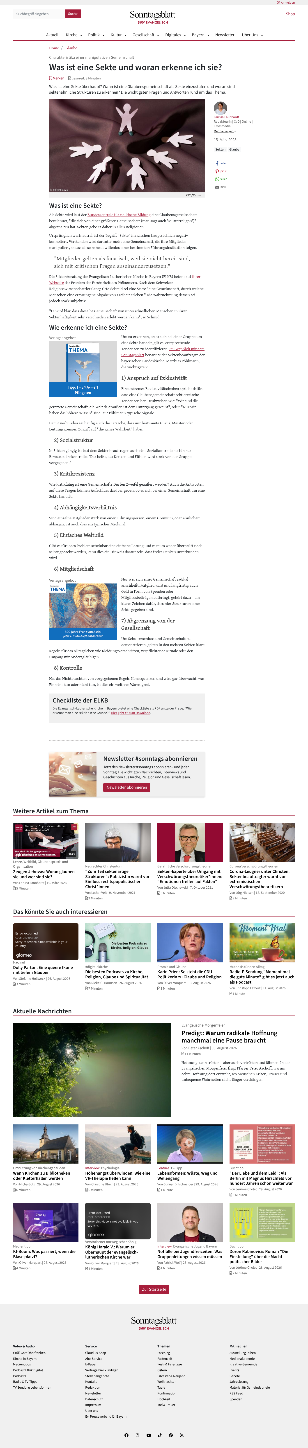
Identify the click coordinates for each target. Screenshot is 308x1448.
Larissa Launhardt (226, 117)
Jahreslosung (239, 1381)
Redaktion (92, 1387)
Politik (94, 35)
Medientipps (22, 1364)
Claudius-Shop (95, 1353)
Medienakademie (242, 1358)
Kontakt (91, 1381)
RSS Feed (236, 1393)
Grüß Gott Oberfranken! (29, 1353)
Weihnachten (166, 1381)
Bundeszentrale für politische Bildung (119, 214)
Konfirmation (166, 1393)
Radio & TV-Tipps (25, 1381)
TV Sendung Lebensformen (32, 1387)
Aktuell (52, 35)
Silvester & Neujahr (171, 1376)
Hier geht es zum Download (130, 712)
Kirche (71, 35)
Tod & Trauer (166, 1405)
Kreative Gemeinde (243, 1364)
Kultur (116, 35)
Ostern (162, 1370)
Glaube (71, 47)
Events (234, 1370)
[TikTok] (160, 1436)
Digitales (173, 35)
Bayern (198, 35)
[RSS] (182, 1436)
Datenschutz (94, 1399)
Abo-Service (93, 1358)
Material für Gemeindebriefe (250, 1387)
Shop (290, 14)
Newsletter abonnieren (127, 787)
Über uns (91, 1410)
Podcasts (19, 1376)
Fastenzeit (164, 1358)
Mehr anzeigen (224, 131)
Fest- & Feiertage (169, 1364)
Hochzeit (163, 1399)
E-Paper (91, 1364)
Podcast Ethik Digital (28, 1370)
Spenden (236, 1399)
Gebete (235, 1376)
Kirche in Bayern (25, 1358)
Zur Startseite (154, 1289)
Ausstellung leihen (243, 1353)
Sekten (220, 149)
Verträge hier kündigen (101, 1370)
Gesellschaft (143, 35)
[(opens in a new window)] (126, 1436)
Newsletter (224, 35)
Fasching (163, 1353)
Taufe (161, 1387)
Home (54, 47)
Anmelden (288, 2)
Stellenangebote (97, 1376)
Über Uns (250, 35)
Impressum (93, 1405)
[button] (56, 78)
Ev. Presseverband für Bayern (105, 1416)
